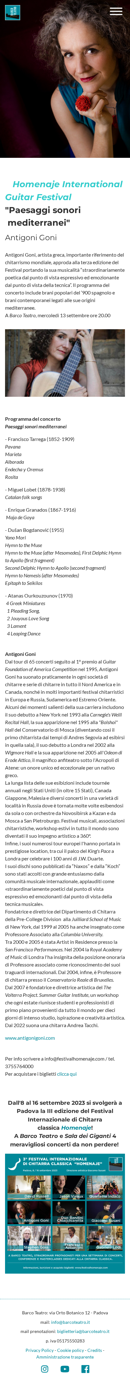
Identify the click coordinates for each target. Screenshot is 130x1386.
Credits (94, 1350)
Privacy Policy (40, 1350)
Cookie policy (70, 1350)
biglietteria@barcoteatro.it (83, 1331)
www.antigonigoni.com (30, 1038)
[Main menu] (116, 12)
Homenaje (76, 1127)
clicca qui (67, 1074)
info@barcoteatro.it (70, 1322)
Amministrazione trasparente (65, 1356)
